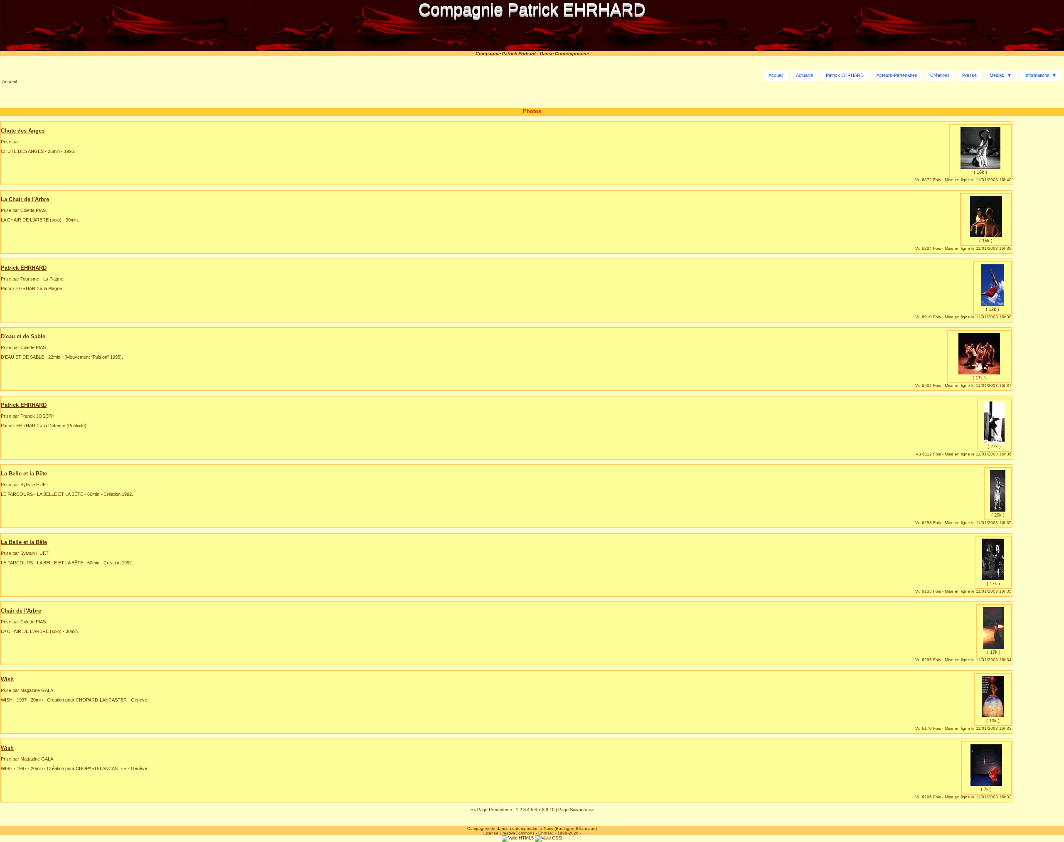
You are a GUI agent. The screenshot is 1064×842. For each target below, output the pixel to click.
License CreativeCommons (508, 833)
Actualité (804, 75)
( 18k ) (980, 172)
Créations (940, 75)
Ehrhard (546, 833)
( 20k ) (998, 514)
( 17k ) (979, 377)
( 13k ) (993, 720)
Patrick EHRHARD (845, 75)
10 (551, 809)
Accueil (9, 81)
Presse (969, 75)
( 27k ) (994, 446)
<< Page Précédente (491, 809)
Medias (997, 75)
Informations (1037, 75)
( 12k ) (992, 309)
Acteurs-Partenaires (897, 75)
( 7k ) (986, 789)
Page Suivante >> (576, 809)
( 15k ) (986, 240)
